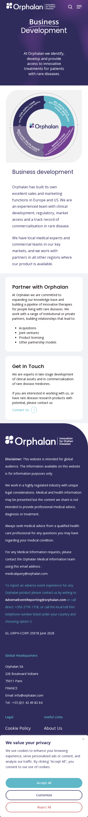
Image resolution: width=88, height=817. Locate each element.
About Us (53, 728)
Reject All (44, 807)
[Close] (83, 739)
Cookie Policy (18, 728)
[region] (44, 776)
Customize (44, 795)
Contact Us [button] (20, 410)
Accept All (44, 783)
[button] (79, 7)
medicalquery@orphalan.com (26, 573)
